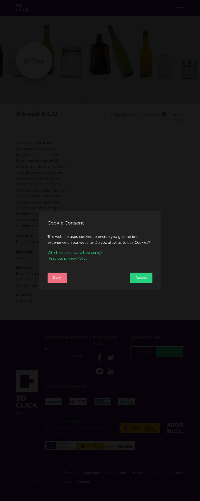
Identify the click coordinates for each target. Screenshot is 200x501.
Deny (57, 277)
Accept (141, 277)
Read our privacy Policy (67, 258)
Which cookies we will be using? (75, 253)
